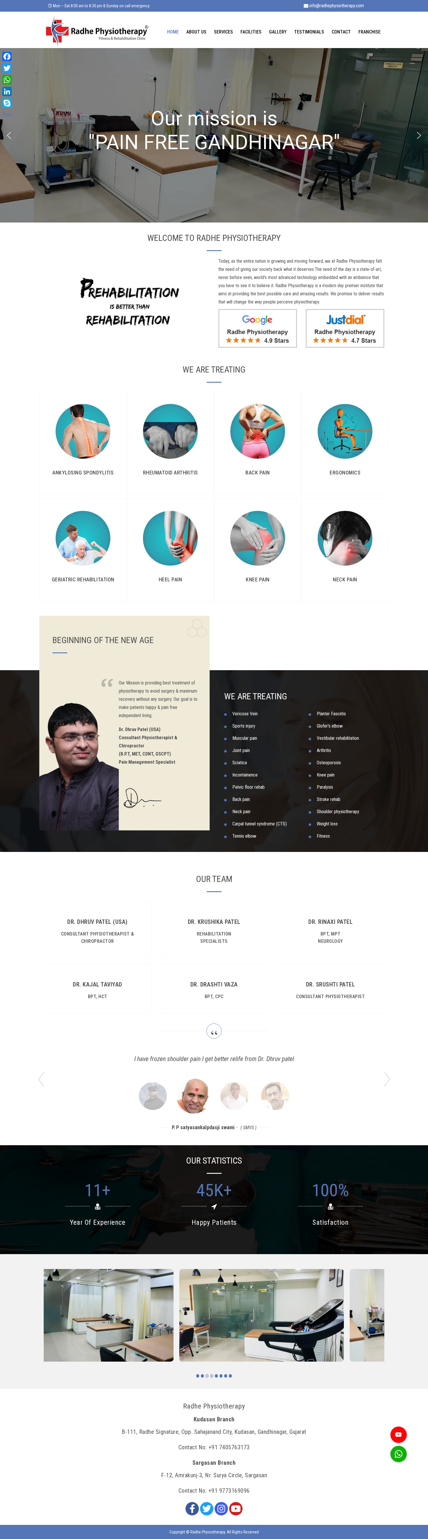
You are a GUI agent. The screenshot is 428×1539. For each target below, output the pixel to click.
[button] (9, 135)
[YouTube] (236, 1508)
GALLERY (277, 32)
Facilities (250, 32)
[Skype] (7, 103)
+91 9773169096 (229, 1490)
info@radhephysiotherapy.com (336, 5)
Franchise (369, 32)
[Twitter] (206, 1508)
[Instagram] (221, 1508)
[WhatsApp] (7, 80)
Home (173, 32)
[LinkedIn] (7, 91)
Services (223, 32)
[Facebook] (192, 1508)
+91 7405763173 (229, 1447)
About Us (196, 32)
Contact (341, 32)
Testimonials (309, 32)
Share (7, 114)
